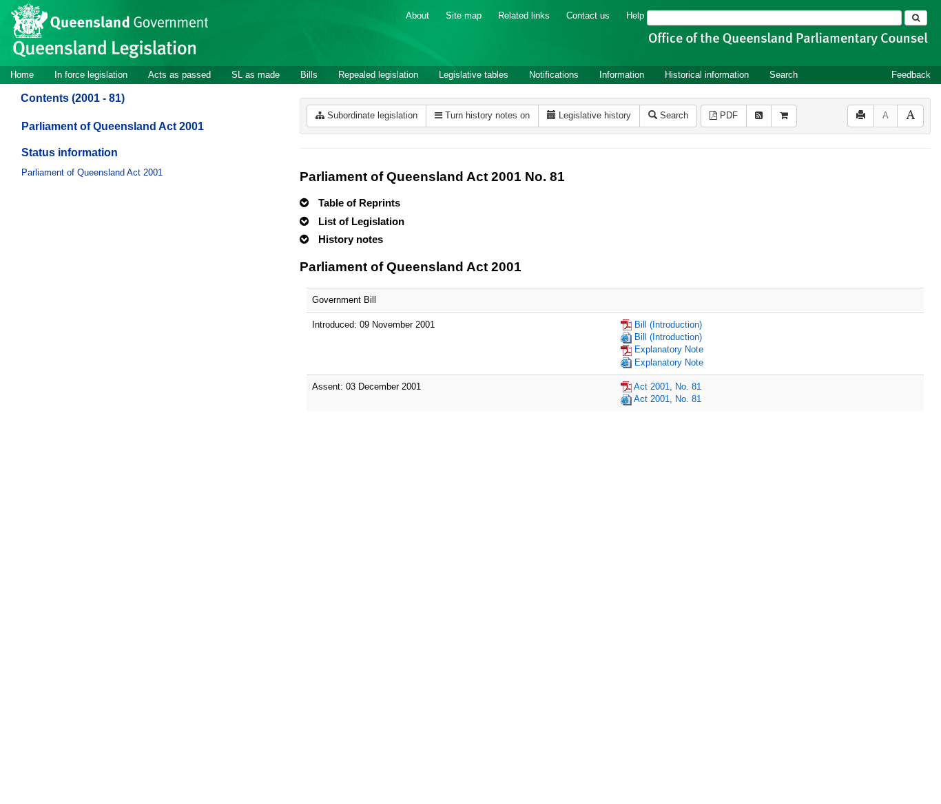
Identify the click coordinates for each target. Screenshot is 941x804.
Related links (524, 15)
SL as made (255, 75)
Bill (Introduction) (668, 324)
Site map (464, 15)
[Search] (915, 17)
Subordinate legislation (370, 115)
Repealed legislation (378, 75)
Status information (69, 152)
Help (635, 15)
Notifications (554, 75)
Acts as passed (179, 75)
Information (621, 75)
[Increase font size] (910, 116)
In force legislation (90, 75)
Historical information (707, 75)
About (417, 15)
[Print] (860, 116)
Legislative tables (473, 75)
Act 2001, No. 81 (667, 386)
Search (783, 75)
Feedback (911, 75)
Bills (309, 75)
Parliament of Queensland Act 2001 (112, 126)
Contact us (588, 15)
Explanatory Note (668, 349)
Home (22, 75)
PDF (727, 115)
